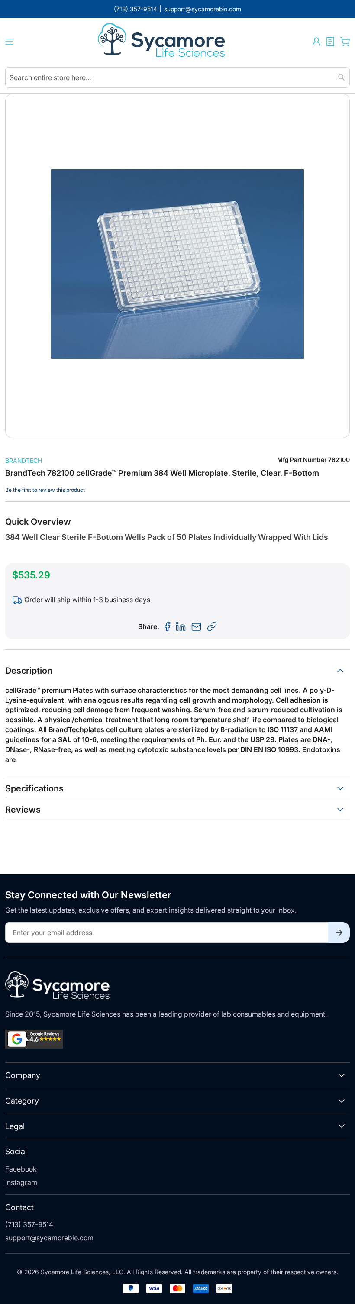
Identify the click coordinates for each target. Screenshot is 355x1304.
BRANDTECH (23, 460)
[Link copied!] (212, 627)
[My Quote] (330, 41)
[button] (316, 41)
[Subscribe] (339, 932)
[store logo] (163, 41)
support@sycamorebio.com (49, 1237)
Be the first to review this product (45, 490)
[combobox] (177, 77)
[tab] (177, 670)
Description (28, 670)
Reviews (23, 809)
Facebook (21, 1169)
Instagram (21, 1182)
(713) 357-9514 (29, 1224)
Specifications (34, 788)
